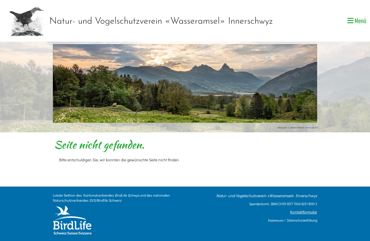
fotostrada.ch (311, 127)
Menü (360, 21)
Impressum (275, 220)
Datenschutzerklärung (302, 220)
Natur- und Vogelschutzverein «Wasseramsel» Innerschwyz (161, 21)
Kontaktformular (303, 212)
